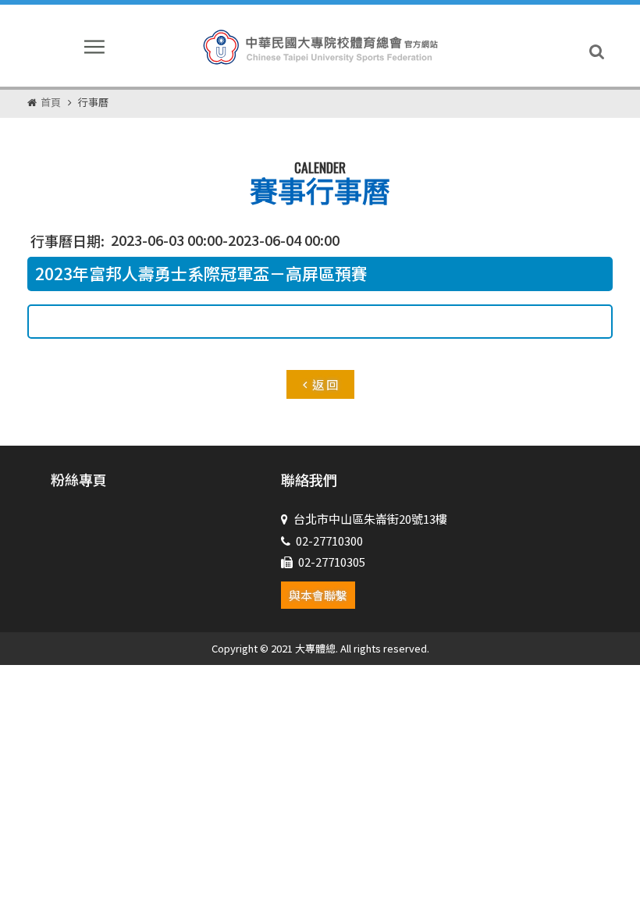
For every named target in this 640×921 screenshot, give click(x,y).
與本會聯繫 (318, 595)
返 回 (325, 384)
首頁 (51, 101)
